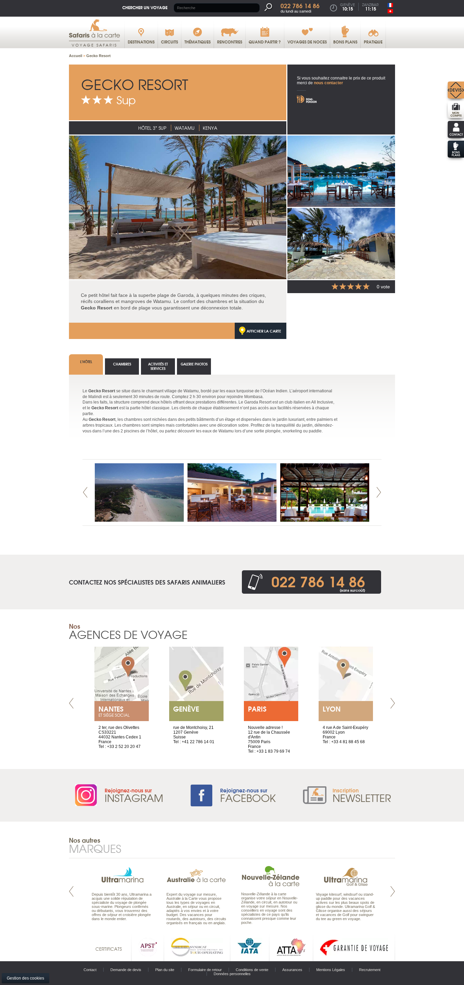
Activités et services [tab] (158, 366)
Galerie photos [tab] (194, 363)
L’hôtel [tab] (86, 361)
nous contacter (328, 82)
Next (378, 492)
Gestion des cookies (25, 978)
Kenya (210, 128)
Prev (85, 492)
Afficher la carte (264, 331)
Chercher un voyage (144, 7)
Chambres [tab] (122, 363)
